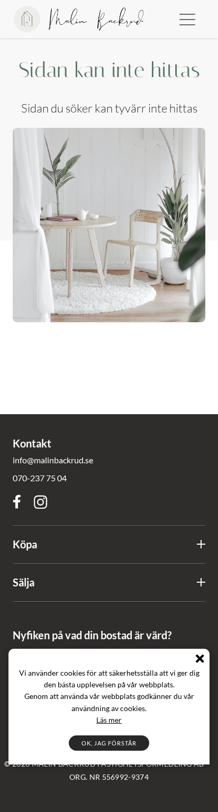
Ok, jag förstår (109, 743)
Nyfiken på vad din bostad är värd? (92, 635)
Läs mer (109, 719)
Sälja (23, 582)
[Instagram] (40, 503)
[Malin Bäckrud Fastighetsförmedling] (78, 19)
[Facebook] (17, 502)
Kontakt (32, 443)
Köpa (25, 544)
